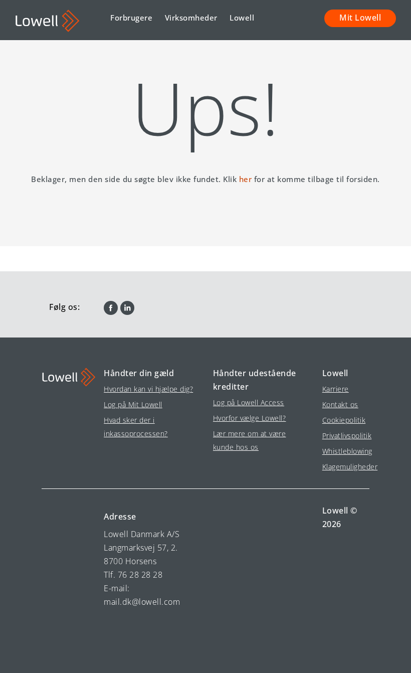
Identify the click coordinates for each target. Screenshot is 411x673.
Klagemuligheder (342, 466)
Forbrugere (131, 18)
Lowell (242, 18)
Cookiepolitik (342, 420)
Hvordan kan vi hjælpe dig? (148, 389)
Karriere (335, 389)
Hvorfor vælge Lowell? (249, 418)
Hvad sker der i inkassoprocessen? (136, 426)
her (245, 179)
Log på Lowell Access (248, 402)
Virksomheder (191, 18)
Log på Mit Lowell (133, 404)
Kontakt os (340, 404)
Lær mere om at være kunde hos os (249, 440)
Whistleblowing (342, 451)
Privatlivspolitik (342, 435)
